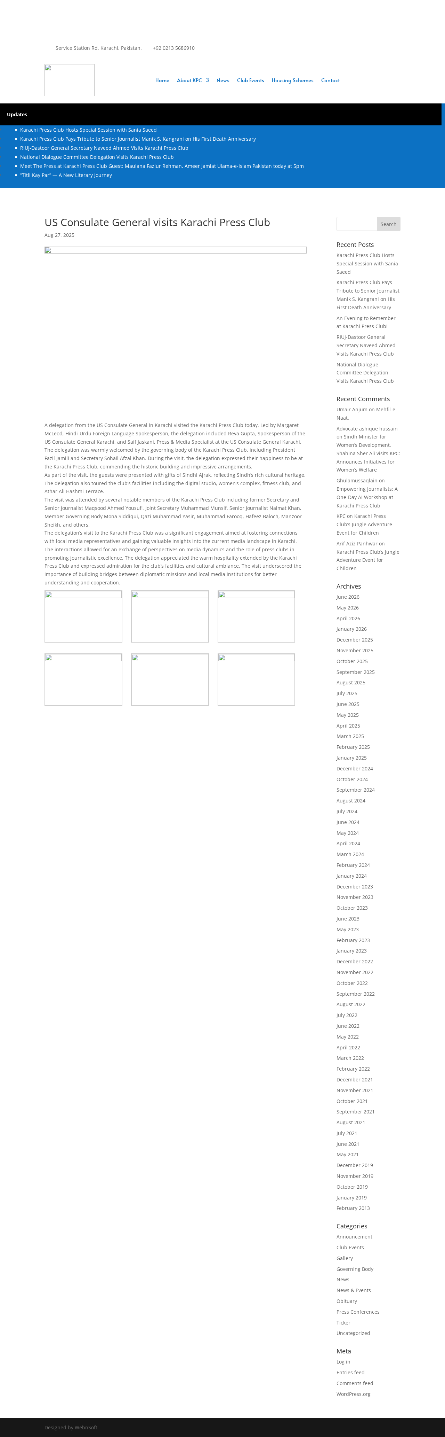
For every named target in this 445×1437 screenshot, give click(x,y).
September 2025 (356, 672)
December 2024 (355, 768)
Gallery (345, 1258)
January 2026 (352, 629)
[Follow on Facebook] (200, 54)
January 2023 (352, 950)
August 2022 (351, 1004)
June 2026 (348, 596)
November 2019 (355, 1176)
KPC (341, 516)
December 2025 (355, 639)
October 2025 (352, 661)
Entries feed (351, 1372)
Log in (343, 1361)
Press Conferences (358, 1311)
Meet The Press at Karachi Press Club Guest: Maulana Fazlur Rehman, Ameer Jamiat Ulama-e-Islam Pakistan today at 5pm (162, 166)
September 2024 (356, 789)
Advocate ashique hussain (367, 428)
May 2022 (348, 1036)
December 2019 (355, 1165)
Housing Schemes (293, 81)
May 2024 (348, 833)
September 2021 (356, 1111)
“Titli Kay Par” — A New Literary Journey (66, 175)
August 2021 (351, 1122)
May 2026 (348, 607)
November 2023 (355, 897)
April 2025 (348, 725)
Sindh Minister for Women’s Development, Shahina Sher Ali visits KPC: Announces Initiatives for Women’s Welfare (368, 453)
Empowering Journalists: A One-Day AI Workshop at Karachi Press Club (367, 497)
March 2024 (350, 854)
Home (162, 81)
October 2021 (352, 1101)
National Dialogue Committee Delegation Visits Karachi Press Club (97, 157)
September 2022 (356, 994)
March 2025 (350, 736)
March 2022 (350, 1058)
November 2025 (355, 650)
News (223, 81)
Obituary (347, 1301)
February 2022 (353, 1068)
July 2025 (347, 693)
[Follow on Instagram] (228, 54)
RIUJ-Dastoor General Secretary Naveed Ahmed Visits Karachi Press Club (104, 148)
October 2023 (352, 907)
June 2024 (348, 822)
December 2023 (355, 886)
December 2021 (355, 1079)
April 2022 (348, 1047)
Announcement (354, 1236)
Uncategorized (353, 1333)
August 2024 (351, 800)
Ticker (343, 1322)
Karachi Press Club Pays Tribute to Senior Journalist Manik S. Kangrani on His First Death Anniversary (138, 138)
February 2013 (353, 1208)
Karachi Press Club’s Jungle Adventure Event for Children (364, 524)
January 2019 (352, 1197)
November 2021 (355, 1090)
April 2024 (348, 843)
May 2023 (348, 929)
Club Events (250, 81)
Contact (330, 81)
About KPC (189, 81)
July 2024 (347, 811)
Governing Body (355, 1269)
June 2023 (348, 918)
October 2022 (352, 983)
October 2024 (352, 779)
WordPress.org (354, 1394)
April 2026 (348, 618)
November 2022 (355, 972)
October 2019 (352, 1186)
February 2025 (353, 747)
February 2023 (353, 940)
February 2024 (353, 865)
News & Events (354, 1290)
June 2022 (348, 1026)
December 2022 (355, 961)
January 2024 (352, 875)
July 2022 (347, 1015)
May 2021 (348, 1154)
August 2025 (351, 682)
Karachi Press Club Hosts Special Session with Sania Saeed (88, 129)
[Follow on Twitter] (214, 54)
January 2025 (352, 757)
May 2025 (348, 715)
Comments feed (355, 1383)
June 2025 (348, 704)
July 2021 (347, 1133)
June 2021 (348, 1144)
